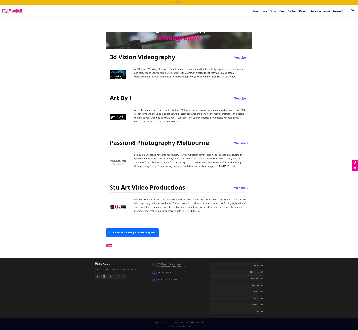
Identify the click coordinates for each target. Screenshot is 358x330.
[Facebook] (97, 276)
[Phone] (123, 276)
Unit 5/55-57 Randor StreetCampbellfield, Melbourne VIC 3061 (172, 265)
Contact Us (316, 11)
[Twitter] (110, 276)
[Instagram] (104, 276)
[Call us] (184, 2)
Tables (273, 11)
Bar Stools (255, 278)
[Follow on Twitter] (179, 2)
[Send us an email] (181, 2)
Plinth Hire (254, 272)
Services (337, 11)
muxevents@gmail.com (168, 279)
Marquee (303, 11)
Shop (169, 322)
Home (255, 11)
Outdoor (292, 11)
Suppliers (200, 322)
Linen (257, 311)
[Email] (117, 276)
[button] (347, 10)
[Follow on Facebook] (174, 2)
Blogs (192, 322)
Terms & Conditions (181, 322)
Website (240, 57)
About (327, 11)
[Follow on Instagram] (176, 2)
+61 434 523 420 (164, 272)
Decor (282, 11)
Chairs (264, 11)
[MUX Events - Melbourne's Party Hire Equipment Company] (12, 11)
